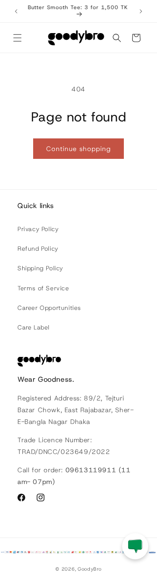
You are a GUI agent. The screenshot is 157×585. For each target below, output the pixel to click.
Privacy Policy (37, 229)
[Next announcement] (140, 11)
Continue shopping (78, 149)
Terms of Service (43, 288)
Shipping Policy (40, 268)
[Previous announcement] (16, 11)
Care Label (33, 327)
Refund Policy (37, 248)
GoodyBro (90, 569)
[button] (17, 37)
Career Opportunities (49, 308)
